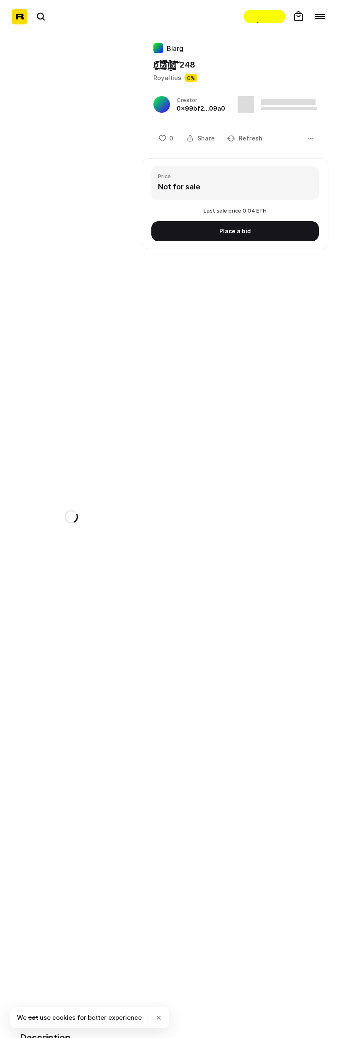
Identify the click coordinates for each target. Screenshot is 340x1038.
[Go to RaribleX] (264, 16)
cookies (63, 1017)
